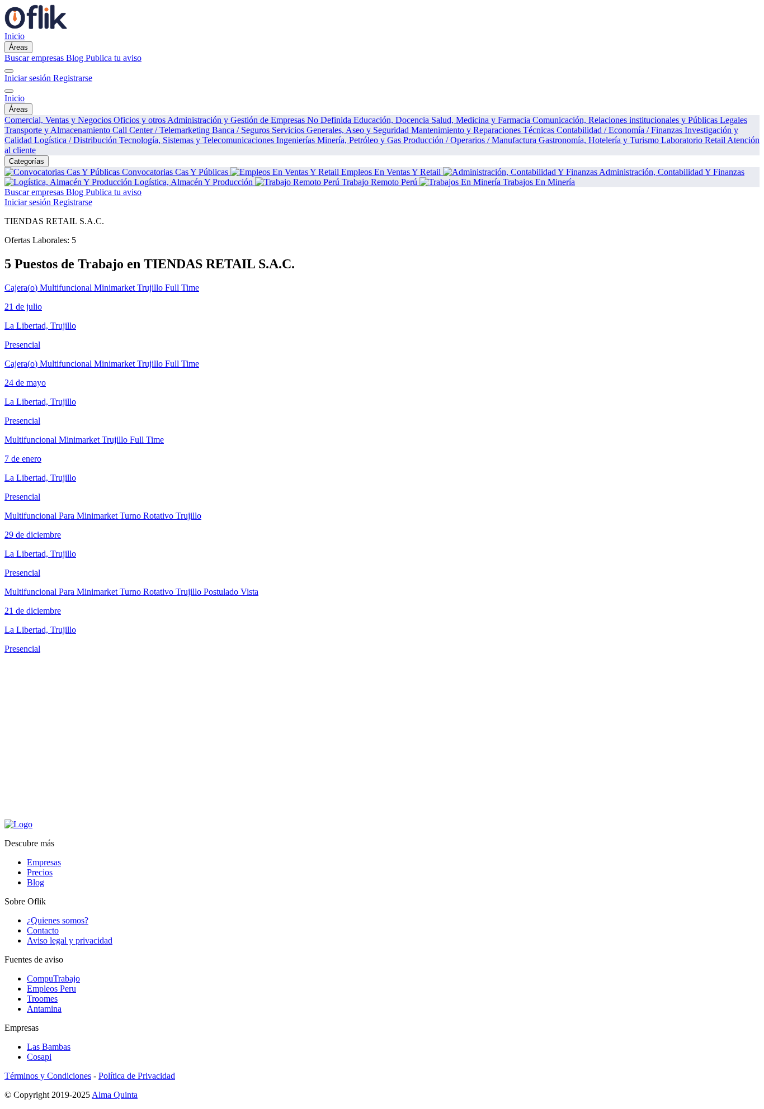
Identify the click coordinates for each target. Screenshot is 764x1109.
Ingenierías (296, 140)
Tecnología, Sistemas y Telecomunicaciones (197, 140)
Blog (76, 58)
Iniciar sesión (28, 78)
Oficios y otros (140, 120)
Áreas (18, 47)
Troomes (42, 998)
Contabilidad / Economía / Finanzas (621, 130)
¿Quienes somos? (57, 920)
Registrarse (72, 78)
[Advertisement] (340, 741)
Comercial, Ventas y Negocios (59, 120)
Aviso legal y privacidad (69, 940)
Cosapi (39, 1056)
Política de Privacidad (136, 1075)
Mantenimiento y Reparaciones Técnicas (484, 130)
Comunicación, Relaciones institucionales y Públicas (626, 120)
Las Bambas (48, 1046)
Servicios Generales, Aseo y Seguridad (341, 130)
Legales (733, 120)
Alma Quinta (115, 1094)
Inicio (14, 36)
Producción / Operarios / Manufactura (471, 140)
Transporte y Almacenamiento (58, 130)
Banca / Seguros (242, 130)
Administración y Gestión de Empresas (237, 120)
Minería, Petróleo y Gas (360, 140)
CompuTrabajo (53, 978)
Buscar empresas (35, 58)
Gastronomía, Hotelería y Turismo (600, 140)
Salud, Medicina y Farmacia (481, 120)
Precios (40, 872)
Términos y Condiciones (47, 1075)
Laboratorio (683, 140)
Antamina (44, 1008)
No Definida (330, 120)
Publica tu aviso (114, 58)
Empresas (44, 862)
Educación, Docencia (392, 120)
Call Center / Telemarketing (162, 130)
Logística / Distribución (76, 140)
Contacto (43, 930)
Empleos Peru (51, 988)
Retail (716, 140)
